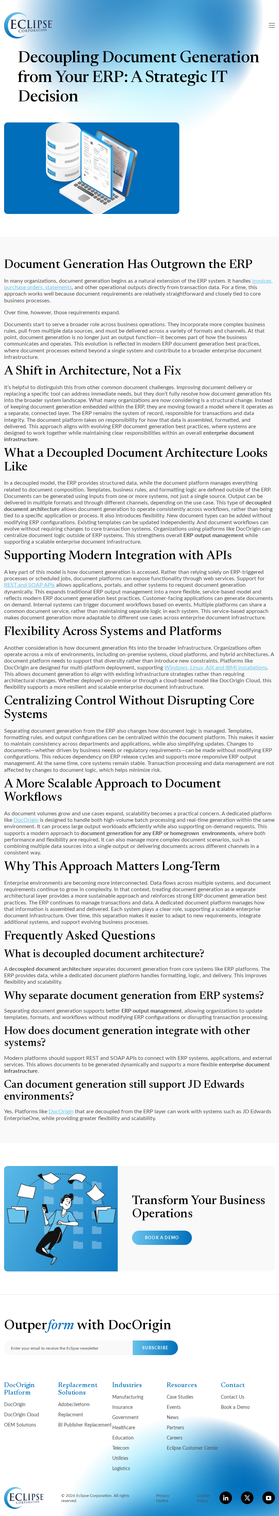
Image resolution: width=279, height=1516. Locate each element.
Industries (127, 1385)
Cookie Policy (203, 1498)
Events (174, 1407)
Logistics (121, 1468)
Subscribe (155, 1348)
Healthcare (123, 1427)
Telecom (120, 1448)
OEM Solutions (20, 1424)
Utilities (120, 1458)
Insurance (122, 1407)
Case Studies (180, 1397)
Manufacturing (127, 1397)
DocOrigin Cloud (21, 1414)
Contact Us (232, 1397)
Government (125, 1417)
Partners (175, 1427)
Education (123, 1437)
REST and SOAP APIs (29, 584)
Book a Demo (162, 1237)
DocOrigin (26, 819)
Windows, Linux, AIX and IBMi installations (215, 667)
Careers (174, 1437)
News (173, 1417)
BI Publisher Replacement (85, 1424)
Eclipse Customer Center (192, 1448)
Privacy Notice (162, 1498)
